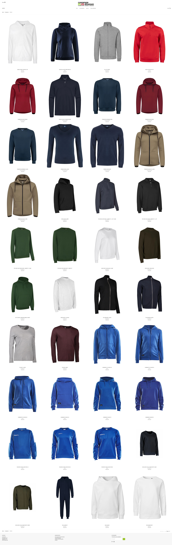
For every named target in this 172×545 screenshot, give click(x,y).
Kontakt (56, 540)
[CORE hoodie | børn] (64, 195)
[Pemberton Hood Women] (22, 96)
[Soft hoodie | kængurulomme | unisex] (22, 294)
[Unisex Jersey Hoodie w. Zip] (22, 42)
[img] (114, 541)
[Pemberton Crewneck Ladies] (22, 146)
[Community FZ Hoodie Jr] (107, 344)
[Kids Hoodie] (107, 497)
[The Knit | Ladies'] (22, 344)
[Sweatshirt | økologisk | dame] (107, 245)
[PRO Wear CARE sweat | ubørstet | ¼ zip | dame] (107, 195)
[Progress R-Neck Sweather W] (64, 443)
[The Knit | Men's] (64, 344)
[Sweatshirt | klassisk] (64, 294)
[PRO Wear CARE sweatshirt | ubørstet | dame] (22, 245)
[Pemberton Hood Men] (149, 96)
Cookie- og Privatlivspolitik (59, 539)
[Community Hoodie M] (149, 394)
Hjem (3, 12)
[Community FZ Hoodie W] (149, 344)
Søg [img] (2, 8)
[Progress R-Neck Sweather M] (107, 443)
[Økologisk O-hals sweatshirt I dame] (149, 443)
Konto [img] (3, 2)
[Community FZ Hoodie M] (22, 394)
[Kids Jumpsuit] (64, 497)
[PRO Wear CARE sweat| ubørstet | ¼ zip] (149, 195)
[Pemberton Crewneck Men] (107, 96)
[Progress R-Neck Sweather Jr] (22, 443)
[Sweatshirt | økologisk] (149, 245)
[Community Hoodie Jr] (64, 394)
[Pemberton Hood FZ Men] (22, 195)
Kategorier (7, 12)
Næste (168, 531)
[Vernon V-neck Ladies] (64, 146)
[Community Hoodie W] (107, 394)
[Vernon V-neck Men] (107, 146)
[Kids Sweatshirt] (149, 497)
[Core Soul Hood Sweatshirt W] (64, 42)
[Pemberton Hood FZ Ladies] (149, 146)
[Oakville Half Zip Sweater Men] (64, 96)
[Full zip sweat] (107, 42)
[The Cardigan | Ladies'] (107, 294)
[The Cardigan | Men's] (149, 294)
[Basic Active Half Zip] (149, 42)
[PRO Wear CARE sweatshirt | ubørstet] (64, 245)
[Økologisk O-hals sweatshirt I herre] (22, 497)
